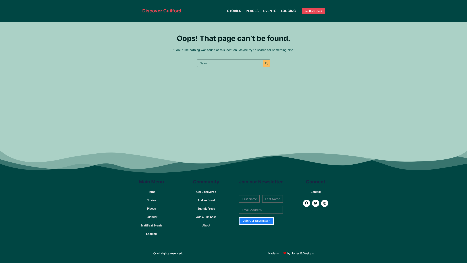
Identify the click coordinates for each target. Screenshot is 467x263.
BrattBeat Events (151, 225)
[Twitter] (315, 203)
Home (151, 192)
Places (252, 11)
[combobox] (230, 63)
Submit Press (206, 208)
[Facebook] (306, 203)
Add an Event (206, 200)
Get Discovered (313, 10)
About (206, 225)
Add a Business (206, 217)
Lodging (288, 11)
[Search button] (266, 63)
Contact (316, 192)
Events (269, 11)
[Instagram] (324, 203)
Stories (234, 11)
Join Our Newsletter (256, 220)
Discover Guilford (161, 11)
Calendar (151, 217)
